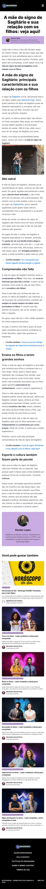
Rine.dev (41, 880)
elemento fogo (28, 100)
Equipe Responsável (23, 853)
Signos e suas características (12, 633)
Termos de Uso (23, 870)
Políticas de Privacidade (23, 861)
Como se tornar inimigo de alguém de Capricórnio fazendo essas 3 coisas (25, 345)
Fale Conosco (23, 857)
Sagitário (16, 96)
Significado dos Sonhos (14, 601)
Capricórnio (18, 204)
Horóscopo (6, 587)
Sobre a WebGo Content (23, 865)
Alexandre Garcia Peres (14, 646)
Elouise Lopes (15, 38)
